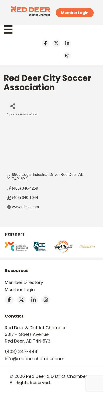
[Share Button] (12, 106)
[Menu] (10, 29)
